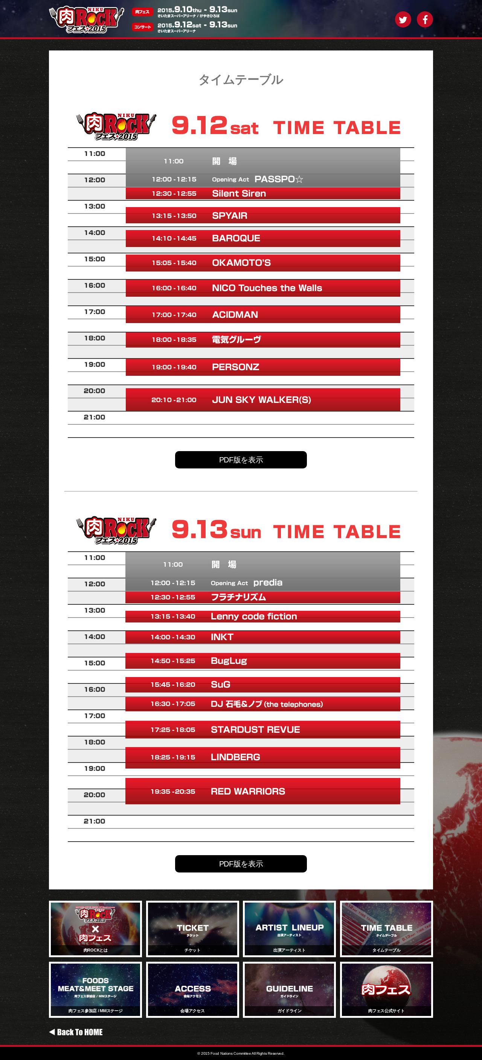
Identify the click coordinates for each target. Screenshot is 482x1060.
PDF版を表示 (241, 460)
